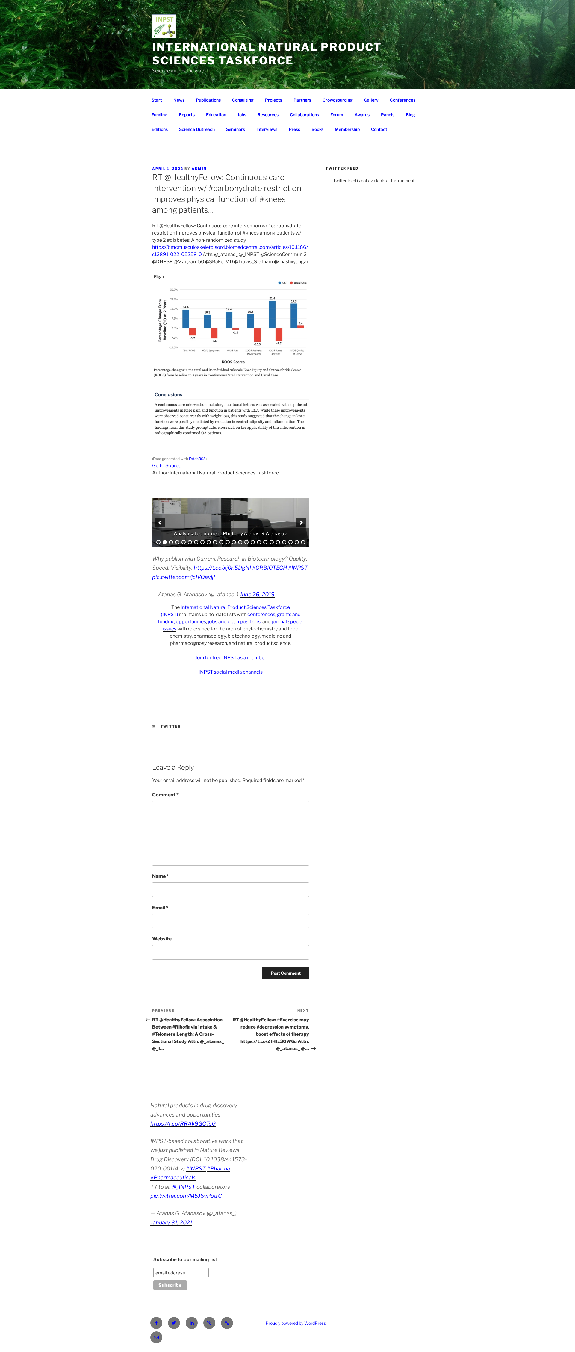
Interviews (266, 129)
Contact (379, 129)
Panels (387, 114)
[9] (209, 542)
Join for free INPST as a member (230, 657)
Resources (268, 114)
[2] (165, 542)
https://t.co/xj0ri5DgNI (222, 568)
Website (162, 939)
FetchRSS (197, 458)
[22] (290, 542)
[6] (190, 542)
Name (160, 876)
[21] (284, 542)
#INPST (298, 568)
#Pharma (218, 1168)
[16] (253, 542)
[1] (158, 542)
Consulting (243, 99)
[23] (297, 542)
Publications (208, 99)
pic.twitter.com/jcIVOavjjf (183, 577)
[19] (272, 542)
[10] (215, 542)
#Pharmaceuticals (173, 1177)
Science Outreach (197, 129)
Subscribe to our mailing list (185, 1259)
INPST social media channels (231, 672)
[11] (221, 542)
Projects (273, 99)
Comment (165, 795)
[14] (240, 542)
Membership (347, 129)
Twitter (171, 726)
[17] (259, 542)
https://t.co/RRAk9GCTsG (183, 1123)
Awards (362, 114)
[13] (234, 542)
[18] (265, 542)
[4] (177, 542)
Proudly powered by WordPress (296, 1323)
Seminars (235, 129)
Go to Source (166, 465)
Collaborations (304, 114)
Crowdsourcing (338, 99)
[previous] (160, 522)
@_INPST (183, 1187)
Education (216, 114)
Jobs (241, 114)
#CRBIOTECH (269, 568)
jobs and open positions (234, 621)
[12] (228, 542)
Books (317, 129)
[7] (196, 542)
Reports (187, 114)
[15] (246, 542)
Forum (336, 114)
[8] (202, 542)
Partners (302, 99)
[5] (183, 542)
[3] (171, 542)
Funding (159, 114)
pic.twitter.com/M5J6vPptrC (186, 1196)
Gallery (371, 99)
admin (199, 169)
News (178, 99)
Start (157, 99)
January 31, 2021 (171, 1222)
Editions (160, 129)
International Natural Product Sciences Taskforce (267, 53)
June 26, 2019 (257, 594)
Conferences (402, 99)
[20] (278, 542)
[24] (303, 542)
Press (294, 129)
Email (160, 908)
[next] (301, 522)
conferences (261, 614)
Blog (410, 114)
